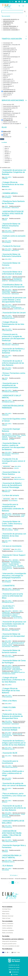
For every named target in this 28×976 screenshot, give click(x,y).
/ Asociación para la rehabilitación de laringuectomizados (10, 385)
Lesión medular (19, 309)
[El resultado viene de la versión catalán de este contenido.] (2, 410)
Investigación (6, 278)
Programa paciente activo (9, 943)
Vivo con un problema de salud (10, 946)
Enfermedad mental (8, 318)
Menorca (15, 560)
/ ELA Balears (7, 866)
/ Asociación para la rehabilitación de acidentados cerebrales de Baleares (13, 507)
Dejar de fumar (6, 918)
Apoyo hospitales (18, 567)
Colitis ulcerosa (7, 530)
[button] (14, 16)
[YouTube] (25, 1)
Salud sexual (18, 618)
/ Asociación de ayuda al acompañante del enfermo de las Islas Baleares (14, 808)
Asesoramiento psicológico (11, 435)
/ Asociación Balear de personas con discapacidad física (13, 636)
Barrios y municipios (7, 923)
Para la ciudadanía (7, 906)
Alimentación (5, 911)
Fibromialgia (6, 491)
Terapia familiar (13, 564)
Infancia (4, 802)
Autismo (11, 439)
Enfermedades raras (15, 281)
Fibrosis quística (19, 479)
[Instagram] (22, 1)
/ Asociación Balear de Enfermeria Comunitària (11, 255)
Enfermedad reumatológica (11, 590)
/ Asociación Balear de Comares (11, 264)
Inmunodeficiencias (8, 232)
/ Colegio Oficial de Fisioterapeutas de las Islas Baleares (13, 324)
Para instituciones (7, 949)
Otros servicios (17, 278)
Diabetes (4, 542)
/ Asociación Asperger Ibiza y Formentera (14, 846)
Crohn (16, 530)
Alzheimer (5, 357)
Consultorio (6, 292)
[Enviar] (25, 12)
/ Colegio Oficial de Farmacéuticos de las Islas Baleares (13, 184)
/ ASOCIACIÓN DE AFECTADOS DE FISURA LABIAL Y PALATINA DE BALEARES (11, 834)
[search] (19, 6)
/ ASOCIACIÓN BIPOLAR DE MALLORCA (13, 822)
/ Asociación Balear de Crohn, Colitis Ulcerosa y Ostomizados (12, 523)
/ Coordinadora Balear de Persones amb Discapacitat (13, 286)
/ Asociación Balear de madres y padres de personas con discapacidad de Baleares (13, 446)
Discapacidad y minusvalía (10, 207)
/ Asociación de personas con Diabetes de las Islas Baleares (14, 536)
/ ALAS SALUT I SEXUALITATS (8, 607)
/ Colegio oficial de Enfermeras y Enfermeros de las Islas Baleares (13, 680)
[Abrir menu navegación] (23, 6)
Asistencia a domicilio (9, 306)
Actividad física (6, 909)
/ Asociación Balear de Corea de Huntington (14, 661)
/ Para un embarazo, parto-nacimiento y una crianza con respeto (14, 795)
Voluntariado (6, 197)
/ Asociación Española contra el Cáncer (14, 420)
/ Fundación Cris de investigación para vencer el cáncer (13, 461)
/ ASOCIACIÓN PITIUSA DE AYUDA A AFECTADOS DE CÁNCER (13, 213)
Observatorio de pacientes (9, 941)
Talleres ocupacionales (16, 644)
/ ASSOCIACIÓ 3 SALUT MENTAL (11, 396)
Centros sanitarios (7, 928)
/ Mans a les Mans (9, 701)
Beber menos (5, 913)
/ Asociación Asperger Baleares (11, 430)
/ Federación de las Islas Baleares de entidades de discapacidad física (12, 716)
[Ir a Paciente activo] (7, 6)
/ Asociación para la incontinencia (10, 762)
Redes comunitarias (7, 932)
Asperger (5, 439)
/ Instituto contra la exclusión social (13, 237)
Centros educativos (7, 925)
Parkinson (5, 415)
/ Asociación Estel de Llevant (14, 313)
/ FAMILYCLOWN (9, 707)
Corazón (5, 178)
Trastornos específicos (9, 767)
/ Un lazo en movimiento (12, 546)
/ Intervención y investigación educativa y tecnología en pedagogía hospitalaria (14, 575)
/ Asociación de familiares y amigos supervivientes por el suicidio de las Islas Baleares (13, 743)
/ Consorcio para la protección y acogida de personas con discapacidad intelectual (13, 337)
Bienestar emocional (7, 916)
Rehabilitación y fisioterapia (11, 515)
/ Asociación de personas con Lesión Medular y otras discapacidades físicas (14, 300)
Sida (3, 757)
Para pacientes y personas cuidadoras (13, 939)
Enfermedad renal (8, 602)
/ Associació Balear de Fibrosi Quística (11, 473)
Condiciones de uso (14, 965)
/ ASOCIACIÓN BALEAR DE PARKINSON (13, 407)
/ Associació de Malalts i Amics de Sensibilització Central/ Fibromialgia (12, 485)
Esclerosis (5, 737)
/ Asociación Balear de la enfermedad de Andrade (12, 273)
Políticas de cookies (14, 967)
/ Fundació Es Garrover (11, 246)
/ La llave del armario (10, 495)
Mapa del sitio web (14, 969)
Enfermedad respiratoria (10, 391)
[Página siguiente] (17, 882)
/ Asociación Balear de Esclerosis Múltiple (11, 729)
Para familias (5, 936)
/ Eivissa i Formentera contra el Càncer (13, 374)
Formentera (6, 612)
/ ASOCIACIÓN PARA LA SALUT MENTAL (11, 856)
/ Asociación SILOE (9, 753)
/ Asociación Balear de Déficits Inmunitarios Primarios (11, 226)
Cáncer (4, 220)
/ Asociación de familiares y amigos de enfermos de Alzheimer (13, 351)
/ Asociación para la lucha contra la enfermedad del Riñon (12, 596)
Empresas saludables (8, 930)
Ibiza (6, 206)
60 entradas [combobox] (14, 876)
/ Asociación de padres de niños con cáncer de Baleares (14, 784)
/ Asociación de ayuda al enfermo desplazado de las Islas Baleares (13, 363)
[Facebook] (19, 1)
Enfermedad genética (18, 672)
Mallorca (8, 177)
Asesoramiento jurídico (9, 291)
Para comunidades (7, 921)
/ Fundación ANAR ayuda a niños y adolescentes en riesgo (13, 773)
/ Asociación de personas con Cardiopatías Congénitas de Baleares (14, 172)
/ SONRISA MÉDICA (10, 193)
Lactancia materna (8, 656)
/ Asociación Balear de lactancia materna (11, 651)
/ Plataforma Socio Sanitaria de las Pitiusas (13, 202)
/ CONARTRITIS (8, 586)
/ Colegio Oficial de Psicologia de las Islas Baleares (11, 690)
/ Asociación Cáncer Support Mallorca (13, 556)
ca (12, 1)
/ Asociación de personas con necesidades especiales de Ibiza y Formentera (14, 624)
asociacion (6, 466)
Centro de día (6, 642)
